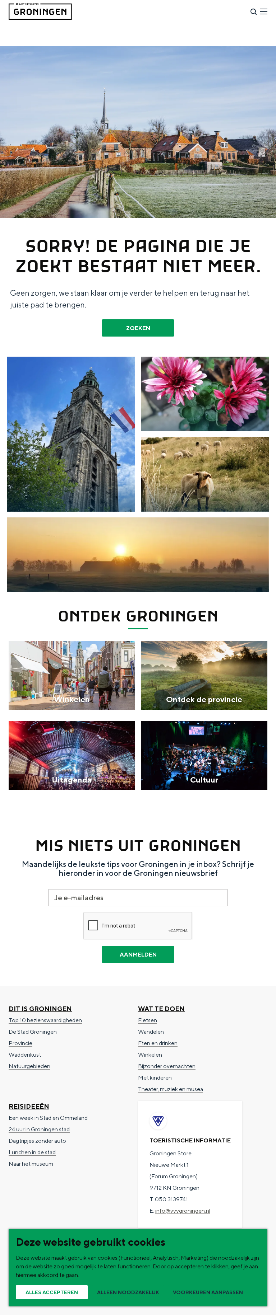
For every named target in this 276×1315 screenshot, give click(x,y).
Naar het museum (31, 1163)
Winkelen (150, 1054)
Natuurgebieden (29, 1066)
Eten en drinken (158, 1043)
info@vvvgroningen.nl (182, 1210)
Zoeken (138, 328)
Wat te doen (161, 1009)
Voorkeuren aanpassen (208, 1292)
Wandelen (151, 1031)
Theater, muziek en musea (170, 1089)
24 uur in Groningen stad (39, 1129)
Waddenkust (25, 1054)
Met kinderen (155, 1077)
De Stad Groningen (33, 1031)
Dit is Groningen (40, 1009)
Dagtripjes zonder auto (37, 1140)
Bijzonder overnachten (167, 1066)
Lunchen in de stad (32, 1152)
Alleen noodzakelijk (128, 1292)
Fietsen (147, 1020)
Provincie (20, 1043)
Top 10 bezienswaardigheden (45, 1020)
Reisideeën (29, 1106)
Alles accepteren (52, 1292)
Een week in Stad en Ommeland (48, 1117)
